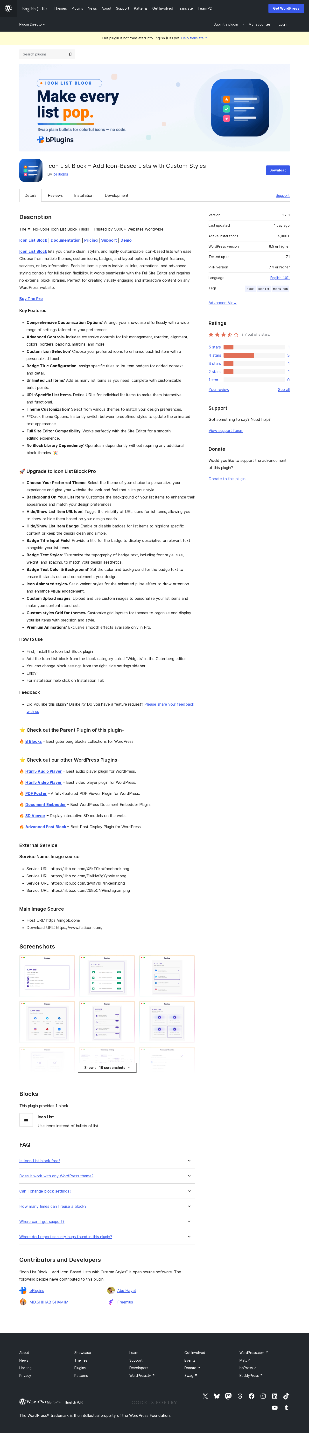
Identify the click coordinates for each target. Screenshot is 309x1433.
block (250, 289)
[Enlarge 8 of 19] (128, 1053)
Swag (190, 1375)
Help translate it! (194, 38)
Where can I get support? (41, 1221)
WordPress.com (254, 1353)
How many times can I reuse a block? (52, 1206)
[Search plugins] (70, 54)
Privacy (25, 1375)
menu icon (280, 289)
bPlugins (60, 174)
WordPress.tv (142, 1375)
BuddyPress (251, 1375)
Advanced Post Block (45, 826)
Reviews (55, 195)
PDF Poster (36, 793)
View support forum (226, 430)
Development (116, 195)
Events (189, 1360)
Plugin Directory (32, 24)
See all (284, 389)
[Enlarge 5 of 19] (128, 1007)
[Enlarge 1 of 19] (68, 961)
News (23, 1360)
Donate (192, 1368)
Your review (219, 389)
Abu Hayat (126, 1290)
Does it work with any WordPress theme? (56, 1176)
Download (278, 170)
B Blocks (33, 741)
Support (283, 195)
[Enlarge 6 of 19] (188, 1007)
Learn (133, 1353)
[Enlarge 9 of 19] (188, 1053)
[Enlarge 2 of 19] (128, 961)
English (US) (280, 278)
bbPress (248, 1368)
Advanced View (223, 302)
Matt (245, 1360)
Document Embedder (45, 804)
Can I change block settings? (45, 1191)
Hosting (25, 1368)
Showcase (82, 1353)
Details (30, 195)
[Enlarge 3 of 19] (188, 961)
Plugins (80, 1368)
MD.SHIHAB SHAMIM (49, 1302)
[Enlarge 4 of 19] (68, 1007)
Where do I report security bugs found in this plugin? (65, 1237)
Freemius (125, 1302)
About (24, 1353)
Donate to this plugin (227, 478)
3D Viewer (35, 815)
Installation (83, 195)
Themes (80, 1360)
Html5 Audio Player (43, 771)
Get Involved (194, 1353)
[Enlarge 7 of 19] (68, 1053)
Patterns (81, 1375)
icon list (263, 289)
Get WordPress (286, 8)
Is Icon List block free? (39, 1161)
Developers (138, 1368)
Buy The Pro (31, 298)
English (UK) (74, 1402)
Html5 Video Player (43, 782)
